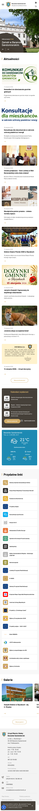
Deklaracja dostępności (8, 799)
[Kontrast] (35, 2)
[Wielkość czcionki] (35, 6)
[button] (3, 49)
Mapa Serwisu (5, 796)
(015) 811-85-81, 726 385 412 (14, 779)
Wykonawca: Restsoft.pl (26, 799)
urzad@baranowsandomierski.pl (16, 790)
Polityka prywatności (25, 796)
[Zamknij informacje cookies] (32, 805)
